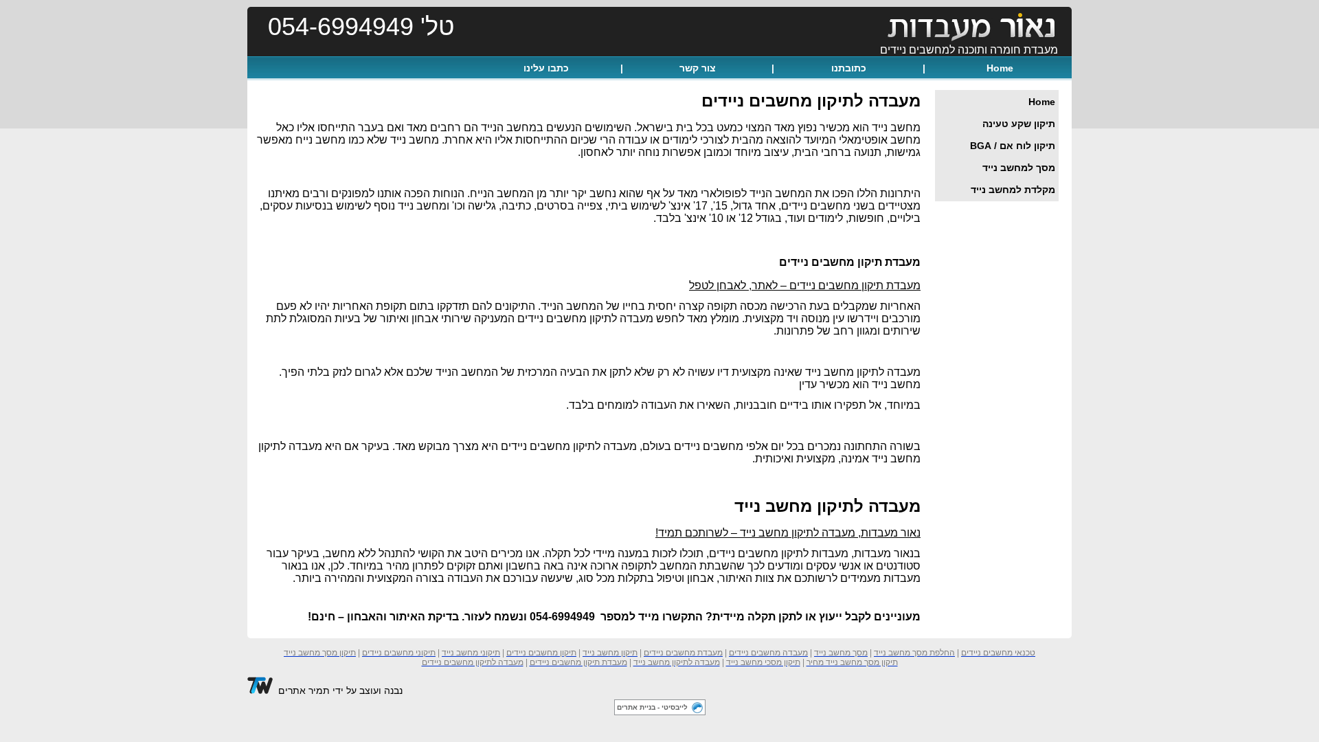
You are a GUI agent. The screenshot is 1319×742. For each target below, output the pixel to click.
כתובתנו (848, 68)
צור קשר (697, 68)
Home (1000, 68)
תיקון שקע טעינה (1018, 123)
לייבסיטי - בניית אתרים (652, 707)
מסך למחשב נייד (1018, 167)
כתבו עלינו (546, 68)
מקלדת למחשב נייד (1013, 189)
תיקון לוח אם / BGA (1012, 145)
